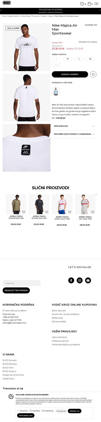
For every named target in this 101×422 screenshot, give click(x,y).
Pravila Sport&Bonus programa (66, 344)
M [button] (68, 59)
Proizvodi (35, 16)
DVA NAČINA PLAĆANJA (50, 10)
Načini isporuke (59, 310)
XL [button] (90, 59)
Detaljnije (60, 118)
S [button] (56, 59)
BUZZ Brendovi (10, 364)
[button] (93, 74)
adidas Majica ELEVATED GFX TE (16, 218)
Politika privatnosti (60, 341)
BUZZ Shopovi (9, 371)
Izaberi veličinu (59, 54)
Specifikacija (61, 126)
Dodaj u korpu (70, 74)
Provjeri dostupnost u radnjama (72, 134)
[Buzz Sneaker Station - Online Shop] (7, 4)
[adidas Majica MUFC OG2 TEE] (62, 204)
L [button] (79, 59)
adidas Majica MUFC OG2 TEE (62, 218)
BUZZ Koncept (10, 360)
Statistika (36, 411)
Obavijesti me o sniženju (88, 42)
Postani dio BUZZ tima (13, 375)
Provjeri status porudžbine (15, 310)
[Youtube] (88, 280)
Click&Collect (8, 378)
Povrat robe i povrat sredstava (65, 314)
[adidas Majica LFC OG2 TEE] (85, 204)
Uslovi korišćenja (59, 337)
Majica (50, 16)
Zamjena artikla (59, 321)
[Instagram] (80, 280)
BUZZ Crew (8, 367)
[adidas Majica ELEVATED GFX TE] (16, 204)
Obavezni (24, 411)
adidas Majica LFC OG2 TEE (85, 218)
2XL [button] (56, 65)
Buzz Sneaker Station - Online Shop (16, 16)
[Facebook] (71, 280)
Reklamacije (57, 318)
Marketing (48, 411)
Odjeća (43, 16)
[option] (50, 11)
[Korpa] (89, 5)
